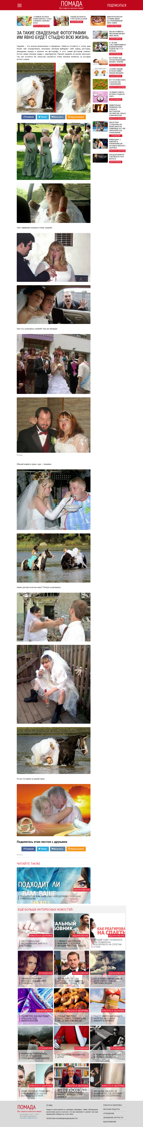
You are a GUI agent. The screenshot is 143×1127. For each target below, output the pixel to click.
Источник (20, 855)
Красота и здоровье (112, 1105)
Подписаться (116, 5)
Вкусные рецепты (111, 1109)
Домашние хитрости (113, 1117)
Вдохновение (109, 1122)
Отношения (108, 1113)
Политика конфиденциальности (61, 1118)
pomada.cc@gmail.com (28, 1118)
